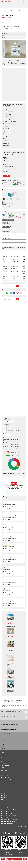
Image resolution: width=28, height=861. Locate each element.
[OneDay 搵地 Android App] (19, 832)
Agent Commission (7, 428)
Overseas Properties (5, 777)
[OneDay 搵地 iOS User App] (8, 832)
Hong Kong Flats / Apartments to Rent (9, 806)
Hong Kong (3, 736)
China (2, 790)
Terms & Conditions (18, 854)
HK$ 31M (11, 650)
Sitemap (2, 767)
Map (3, 35)
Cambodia (3, 788)
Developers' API (4, 775)
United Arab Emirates (5, 795)
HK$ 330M (10, 689)
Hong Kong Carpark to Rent (7, 813)
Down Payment (6, 424)
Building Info (4, 33)
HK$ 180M (10, 676)
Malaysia (3, 746)
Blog (2, 773)
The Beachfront (10, 635)
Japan (2, 791)
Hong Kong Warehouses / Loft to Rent (9, 809)
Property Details (5, 31)
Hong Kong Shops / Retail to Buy (8, 821)
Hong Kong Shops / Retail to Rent (8, 811)
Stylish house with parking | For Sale (10, 691)
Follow (6, 175)
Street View (4, 37)
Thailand (3, 742)
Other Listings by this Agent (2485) (14, 217)
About (2, 755)
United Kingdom (4, 797)
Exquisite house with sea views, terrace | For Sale (10, 679)
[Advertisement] (14, 84)
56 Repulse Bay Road (11, 674)
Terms (4, 433)
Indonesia (3, 748)
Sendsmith (24, 302)
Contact (2, 761)
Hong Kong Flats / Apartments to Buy (9, 815)
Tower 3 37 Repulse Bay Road (10, 622)
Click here (14, 483)
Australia (3, 786)
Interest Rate (17, 428)
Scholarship (3, 763)
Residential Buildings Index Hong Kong (9, 724)
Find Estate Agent (5, 765)
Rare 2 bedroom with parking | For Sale (11, 652)
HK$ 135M (10, 623)
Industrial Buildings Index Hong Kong (9, 729)
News (2, 757)
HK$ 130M (10, 636)
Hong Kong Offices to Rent (7, 808)
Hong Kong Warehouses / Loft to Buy (9, 819)
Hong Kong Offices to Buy (6, 817)
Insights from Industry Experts (7, 779)
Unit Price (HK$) (6, 419)
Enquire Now (25, 859)
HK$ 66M (11, 663)
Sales (4, 250)
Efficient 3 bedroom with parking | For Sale (10, 665)
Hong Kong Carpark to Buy (7, 823)
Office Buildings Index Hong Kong (8, 727)
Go (17, 286)
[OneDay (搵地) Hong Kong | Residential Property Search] (6, 1)
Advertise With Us (5, 759)
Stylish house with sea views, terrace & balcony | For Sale (10, 639)
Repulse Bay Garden (10, 661)
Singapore (3, 744)
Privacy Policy (24, 854)
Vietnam (3, 738)
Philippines (3, 740)
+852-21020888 (12, 207)
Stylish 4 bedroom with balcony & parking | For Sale (10, 626)
